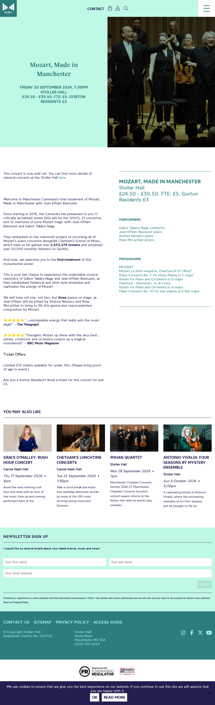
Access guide (107, 622)
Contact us (16, 622)
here (62, 177)
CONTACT (95, 9)
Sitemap (43, 622)
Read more (114, 697)
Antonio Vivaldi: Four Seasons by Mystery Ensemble (186, 462)
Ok (94, 697)
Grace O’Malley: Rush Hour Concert (25, 460)
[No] (210, 693)
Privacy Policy (20, 602)
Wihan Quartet (126, 457)
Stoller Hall (8, 8)
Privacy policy (72, 622)
